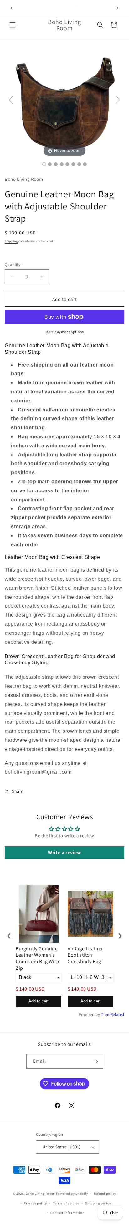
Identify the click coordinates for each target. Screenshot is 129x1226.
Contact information (67, 1212)
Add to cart (38, 1001)
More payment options (64, 331)
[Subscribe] (96, 1061)
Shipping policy (98, 1203)
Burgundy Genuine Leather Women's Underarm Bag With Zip (37, 958)
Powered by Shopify (72, 1193)
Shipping (11, 241)
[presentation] (9, 936)
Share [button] (17, 791)
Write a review (64, 852)
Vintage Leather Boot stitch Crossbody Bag (85, 955)
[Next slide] (118, 100)
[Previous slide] (11, 100)
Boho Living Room (40, 1193)
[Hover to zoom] (64, 103)
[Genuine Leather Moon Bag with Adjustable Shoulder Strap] (44, 164)
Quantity (12, 264)
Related (117, 1014)
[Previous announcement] (11, 8)
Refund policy (105, 1193)
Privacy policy (35, 1203)
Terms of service (66, 1203)
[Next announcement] (117, 8)
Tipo (105, 1014)
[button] (12, 25)
